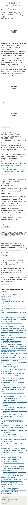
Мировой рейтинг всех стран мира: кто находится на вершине (12, 383)
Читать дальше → (5, 127)
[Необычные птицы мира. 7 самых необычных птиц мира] (14, 102)
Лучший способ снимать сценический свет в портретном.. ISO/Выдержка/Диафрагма (14, 426)
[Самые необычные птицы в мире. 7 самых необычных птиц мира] (14, 224)
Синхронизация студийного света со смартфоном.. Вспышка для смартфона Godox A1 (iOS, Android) (14, 430)
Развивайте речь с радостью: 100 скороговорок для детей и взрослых (11, 342)
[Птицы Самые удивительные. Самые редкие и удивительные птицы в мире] (14, 170)
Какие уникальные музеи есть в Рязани (13, 373)
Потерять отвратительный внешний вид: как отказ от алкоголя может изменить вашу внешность (14, 452)
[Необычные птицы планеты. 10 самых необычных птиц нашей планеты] (14, 237)
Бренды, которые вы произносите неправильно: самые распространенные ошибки (12, 421)
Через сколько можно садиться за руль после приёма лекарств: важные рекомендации (14, 327)
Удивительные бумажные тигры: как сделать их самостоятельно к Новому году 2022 (14, 456)
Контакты (4, 499)
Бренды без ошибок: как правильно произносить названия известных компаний (13, 447)
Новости (14, 6)
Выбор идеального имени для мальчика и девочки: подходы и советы (13, 473)
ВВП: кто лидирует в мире (10, 386)
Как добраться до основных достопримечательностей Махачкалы (11, 367)
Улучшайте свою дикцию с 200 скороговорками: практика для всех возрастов (13, 356)
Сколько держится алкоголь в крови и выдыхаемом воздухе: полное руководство (13, 316)
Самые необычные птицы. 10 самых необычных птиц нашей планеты (13, 262)
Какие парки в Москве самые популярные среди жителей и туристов (13, 338)
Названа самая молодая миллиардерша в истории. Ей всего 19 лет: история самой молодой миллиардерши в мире (13, 436)
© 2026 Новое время (6, 497)
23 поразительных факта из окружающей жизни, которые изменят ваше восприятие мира (13, 389)
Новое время (14, 3)
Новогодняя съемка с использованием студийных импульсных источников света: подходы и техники (12, 468)
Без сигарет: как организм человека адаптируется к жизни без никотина (11, 444)
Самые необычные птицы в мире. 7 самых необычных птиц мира (13, 181)
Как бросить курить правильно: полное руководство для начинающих (12, 379)
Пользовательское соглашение (12, 499)
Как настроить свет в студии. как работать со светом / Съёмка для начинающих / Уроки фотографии (14, 403)
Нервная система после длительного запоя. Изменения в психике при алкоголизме (14, 480)
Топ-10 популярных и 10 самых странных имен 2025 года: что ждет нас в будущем (13, 331)
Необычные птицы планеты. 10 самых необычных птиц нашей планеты (14, 233)
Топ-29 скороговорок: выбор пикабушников (15, 353)
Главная (7, 6)
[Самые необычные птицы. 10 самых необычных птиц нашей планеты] (14, 266)
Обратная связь (5, 503)
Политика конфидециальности (7, 501)
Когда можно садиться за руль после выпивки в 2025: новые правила (11, 324)
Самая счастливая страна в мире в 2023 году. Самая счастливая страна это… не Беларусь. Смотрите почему (13, 398)
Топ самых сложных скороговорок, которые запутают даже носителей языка (14, 359)
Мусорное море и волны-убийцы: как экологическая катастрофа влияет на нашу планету (12, 416)
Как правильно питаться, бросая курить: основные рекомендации (13, 476)
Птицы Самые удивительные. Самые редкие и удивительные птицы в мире (11, 135)
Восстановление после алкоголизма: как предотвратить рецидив (13, 408)
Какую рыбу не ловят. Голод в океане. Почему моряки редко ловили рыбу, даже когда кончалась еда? (14, 484)
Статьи (20, 6)
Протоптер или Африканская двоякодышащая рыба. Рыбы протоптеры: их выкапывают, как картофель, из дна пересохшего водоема (13, 490)
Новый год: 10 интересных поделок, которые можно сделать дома (12, 460)
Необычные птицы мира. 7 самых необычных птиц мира (13, 14)
